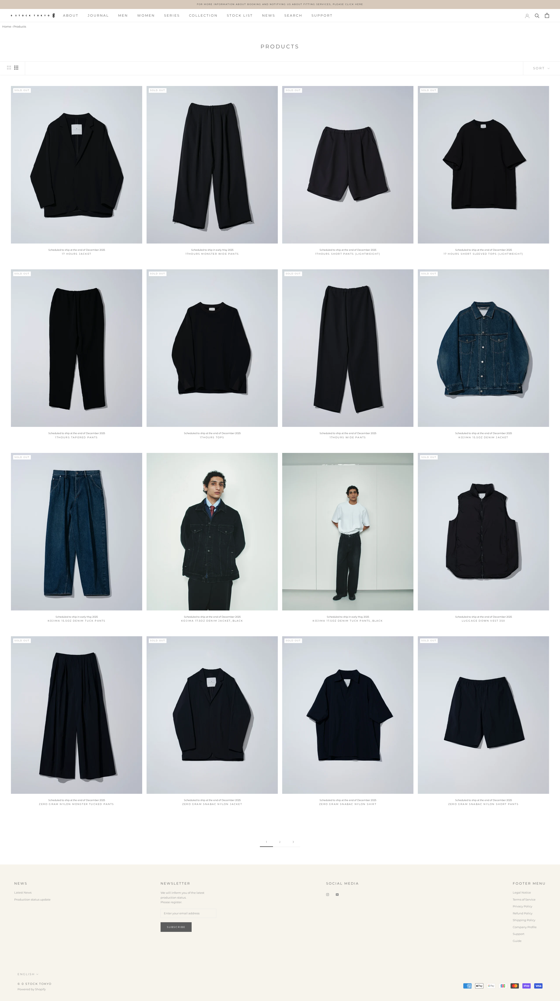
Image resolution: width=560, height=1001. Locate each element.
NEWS (268, 15)
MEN (123, 15)
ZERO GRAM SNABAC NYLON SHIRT (347, 804)
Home (6, 26)
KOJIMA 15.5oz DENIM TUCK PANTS (77, 620)
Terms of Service (524, 899)
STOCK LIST (240, 15)
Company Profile (525, 927)
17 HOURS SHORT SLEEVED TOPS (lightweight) (483, 253)
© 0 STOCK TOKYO (35, 983)
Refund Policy (522, 913)
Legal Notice (522, 892)
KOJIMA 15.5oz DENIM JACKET (483, 437)
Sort (539, 68)
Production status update (32, 899)
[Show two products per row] (9, 68)
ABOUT (71, 15)
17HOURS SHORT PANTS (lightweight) (347, 253)
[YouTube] (337, 894)
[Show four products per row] (16, 68)
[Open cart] (547, 15)
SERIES (172, 15)
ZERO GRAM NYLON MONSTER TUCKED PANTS (76, 804)
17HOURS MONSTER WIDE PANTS (212, 253)
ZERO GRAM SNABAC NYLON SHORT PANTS (483, 804)
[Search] (537, 15)
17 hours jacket (76, 253)
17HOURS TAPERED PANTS (76, 437)
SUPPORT (322, 15)
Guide (517, 941)
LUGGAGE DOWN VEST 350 (483, 620)
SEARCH (293, 15)
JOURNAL (98, 15)
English (26, 974)
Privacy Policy (522, 906)
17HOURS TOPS (212, 437)
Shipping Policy (524, 920)
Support (518, 934)
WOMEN (146, 15)
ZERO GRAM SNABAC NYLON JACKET (212, 804)
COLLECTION (203, 15)
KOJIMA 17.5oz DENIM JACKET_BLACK (212, 620)
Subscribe (176, 927)
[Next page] (293, 842)
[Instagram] (327, 894)
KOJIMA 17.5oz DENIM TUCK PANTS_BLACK (348, 620)
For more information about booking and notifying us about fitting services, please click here (280, 4)
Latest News (23, 892)
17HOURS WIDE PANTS (348, 437)
